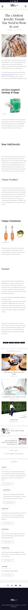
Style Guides (14, 12)
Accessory (5, 342)
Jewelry (11, 342)
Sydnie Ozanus (5, 508)
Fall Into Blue (14, 420)
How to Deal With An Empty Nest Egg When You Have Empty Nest (9, 442)
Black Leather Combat (17, 430)
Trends (23, 342)
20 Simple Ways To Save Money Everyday (14, 397)
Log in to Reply (9, 502)
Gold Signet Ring (5, 547)
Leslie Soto (4, 467)
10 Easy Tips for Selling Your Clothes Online (14, 373)
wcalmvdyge (4, 566)
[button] (3, 6)
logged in (12, 453)
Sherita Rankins (6, 490)
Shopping (17, 342)
